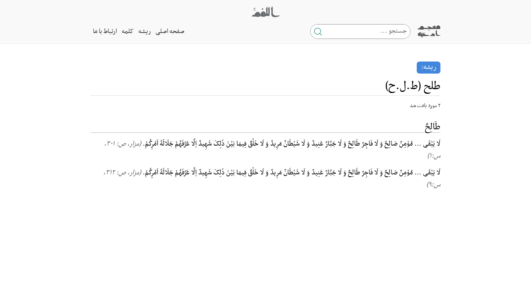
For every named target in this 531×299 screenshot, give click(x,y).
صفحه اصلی (169, 31)
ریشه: (428, 67)
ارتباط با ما (105, 31)
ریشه (144, 31)
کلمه (128, 31)
